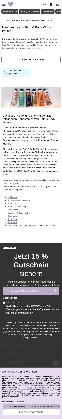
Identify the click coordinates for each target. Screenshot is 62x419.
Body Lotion (12, 216)
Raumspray (12, 203)
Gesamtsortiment (26, 225)
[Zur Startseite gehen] (10, 4)
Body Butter (12, 219)
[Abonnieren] (55, 291)
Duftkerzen (12, 197)
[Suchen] (45, 4)
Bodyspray (12, 222)
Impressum (19, 402)
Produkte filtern (33, 59)
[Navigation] (4, 4)
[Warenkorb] (58, 4)
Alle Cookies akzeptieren (31, 412)
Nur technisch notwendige (46, 406)
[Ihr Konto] (51, 4)
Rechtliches (10, 354)
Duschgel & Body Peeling (18, 213)
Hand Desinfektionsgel (17, 206)
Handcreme (37, 131)
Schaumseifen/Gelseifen (18, 200)
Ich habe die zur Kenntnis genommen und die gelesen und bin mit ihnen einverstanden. (32, 307)
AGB (39, 309)
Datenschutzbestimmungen (26, 306)
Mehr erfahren (51, 285)
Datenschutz (7, 402)
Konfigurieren (17, 406)
